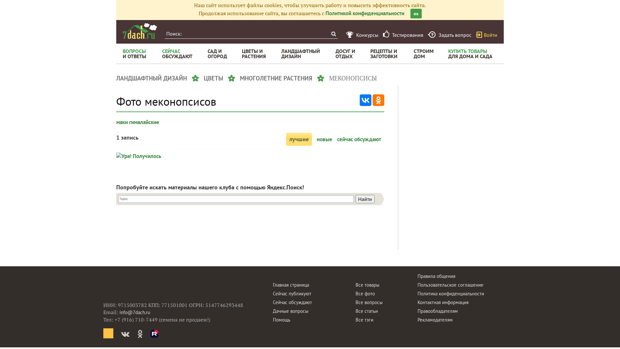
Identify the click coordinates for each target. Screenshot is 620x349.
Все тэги (364, 320)
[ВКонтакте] (365, 100)
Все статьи (367, 311)
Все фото (365, 294)
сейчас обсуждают (359, 139)
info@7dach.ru (134, 312)
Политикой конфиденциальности (365, 13)
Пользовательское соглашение (450, 285)
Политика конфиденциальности (451, 294)
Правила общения (436, 276)
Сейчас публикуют (292, 294)
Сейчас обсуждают (292, 302)
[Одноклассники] (378, 100)
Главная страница (291, 285)
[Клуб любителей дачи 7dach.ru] (140, 31)
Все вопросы (369, 302)
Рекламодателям (435, 320)
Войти (490, 35)
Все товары (367, 285)
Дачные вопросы (290, 311)
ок (416, 13)
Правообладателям (438, 311)
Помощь (281, 320)
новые (324, 139)
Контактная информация (443, 302)
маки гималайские (137, 122)
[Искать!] (333, 34)
